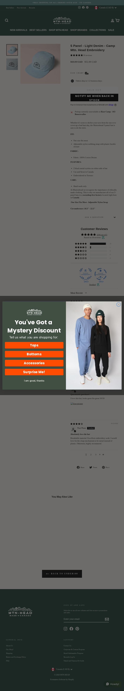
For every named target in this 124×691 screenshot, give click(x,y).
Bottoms (34, 354)
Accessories (34, 363)
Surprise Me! (34, 372)
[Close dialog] (118, 304)
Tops (34, 345)
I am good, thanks (34, 380)
